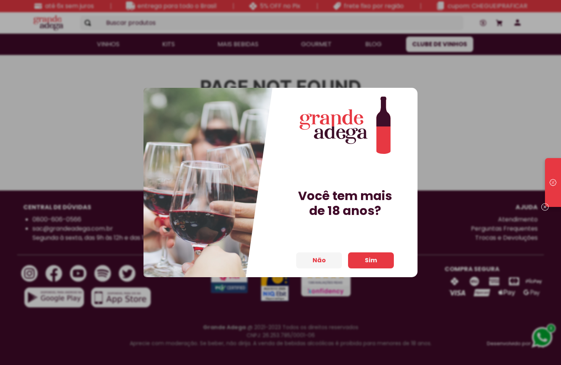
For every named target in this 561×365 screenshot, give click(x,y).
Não (319, 260)
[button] (553, 182)
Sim (371, 260)
